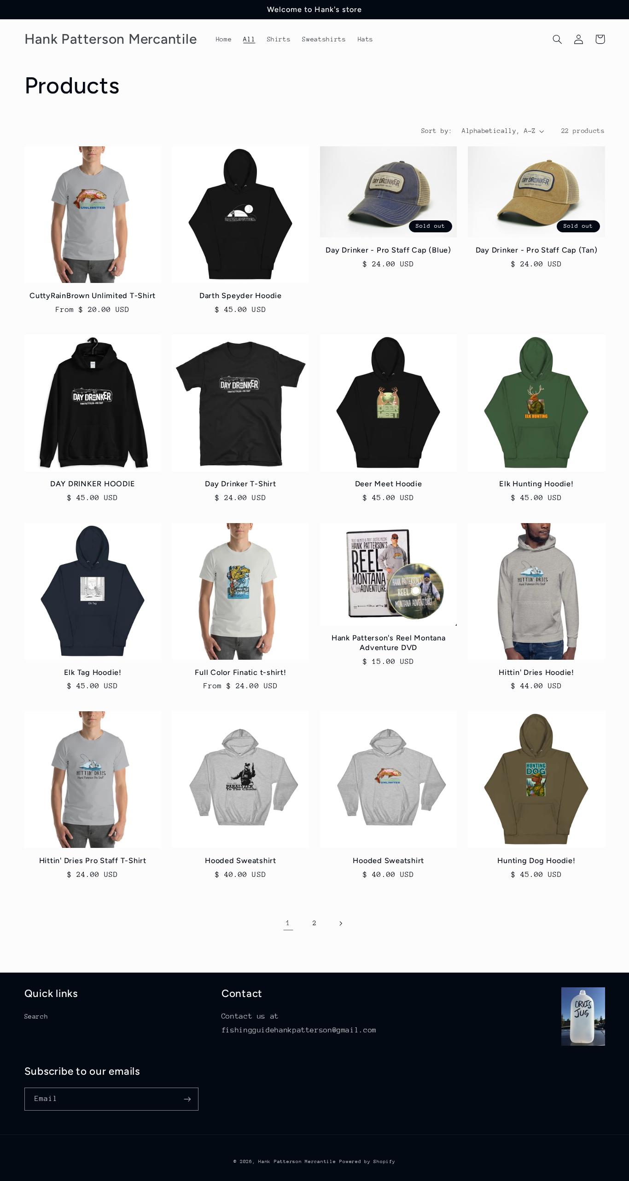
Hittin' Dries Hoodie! (536, 672)
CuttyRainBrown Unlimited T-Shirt (92, 295)
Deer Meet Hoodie (388, 483)
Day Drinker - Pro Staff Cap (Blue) (388, 250)
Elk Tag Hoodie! (93, 672)
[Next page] (340, 923)
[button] (557, 39)
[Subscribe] (187, 1099)
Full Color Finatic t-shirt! (240, 672)
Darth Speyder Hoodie (240, 295)
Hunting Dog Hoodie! (536, 860)
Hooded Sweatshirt (240, 860)
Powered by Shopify (367, 1161)
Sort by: (436, 130)
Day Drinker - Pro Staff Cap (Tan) (537, 250)
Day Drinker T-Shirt (240, 483)
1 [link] (288, 923)
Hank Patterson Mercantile (297, 1161)
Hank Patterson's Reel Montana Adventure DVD (389, 642)
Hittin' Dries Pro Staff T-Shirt (92, 860)
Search (36, 1016)
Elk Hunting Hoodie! (536, 483)
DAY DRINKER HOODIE (92, 483)
